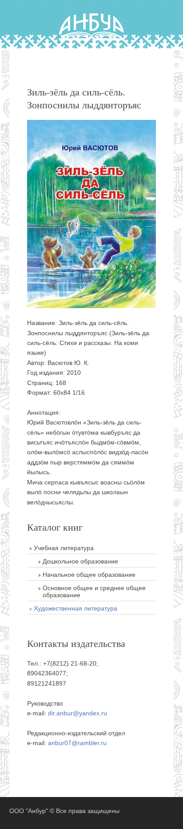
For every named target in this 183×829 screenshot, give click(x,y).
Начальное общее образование (89, 574)
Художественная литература (75, 608)
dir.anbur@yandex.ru (77, 713)
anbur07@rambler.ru (77, 742)
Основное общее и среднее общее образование (94, 591)
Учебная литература (64, 547)
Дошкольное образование (80, 561)
